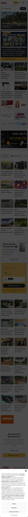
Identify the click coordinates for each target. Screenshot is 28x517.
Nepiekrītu (14, 507)
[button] (26, 470)
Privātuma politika (14, 515)
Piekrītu (14, 504)
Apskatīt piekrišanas (14, 511)
